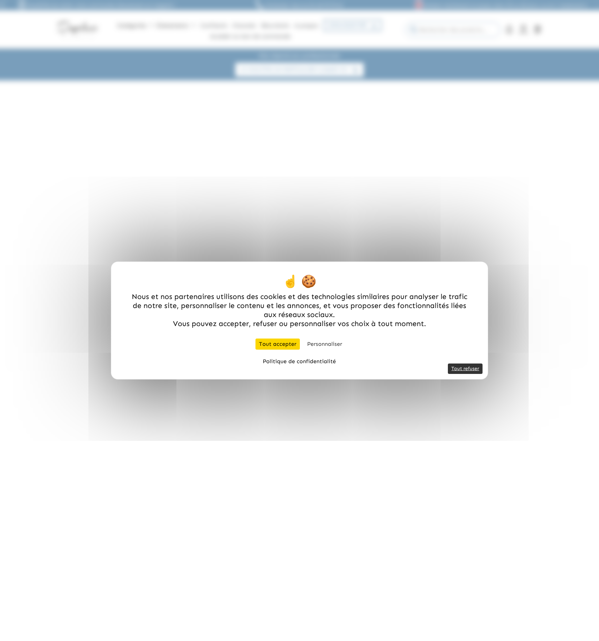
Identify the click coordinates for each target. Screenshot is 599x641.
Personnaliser (324, 344)
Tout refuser (465, 368)
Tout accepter (277, 344)
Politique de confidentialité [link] (299, 361)
